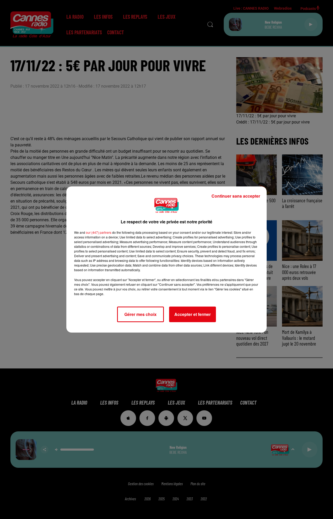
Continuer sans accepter (236, 196)
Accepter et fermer (192, 314)
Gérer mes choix (140, 314)
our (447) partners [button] (98, 232)
